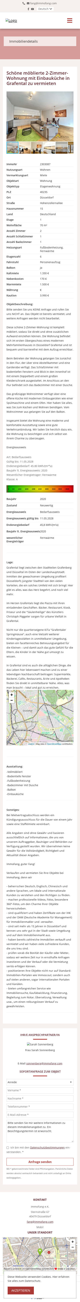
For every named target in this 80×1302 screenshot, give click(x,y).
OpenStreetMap (54, 743)
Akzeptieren (20, 1290)
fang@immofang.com (43, 3)
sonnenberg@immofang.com (44, 1063)
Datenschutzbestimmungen (47, 1147)
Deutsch (43, 9)
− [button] (11, 700)
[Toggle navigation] (69, 20)
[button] (70, 95)
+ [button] (11, 694)
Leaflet (31, 743)
